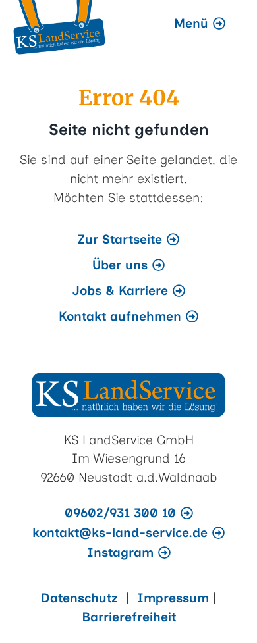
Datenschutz (81, 597)
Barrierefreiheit (129, 617)
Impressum (175, 597)
